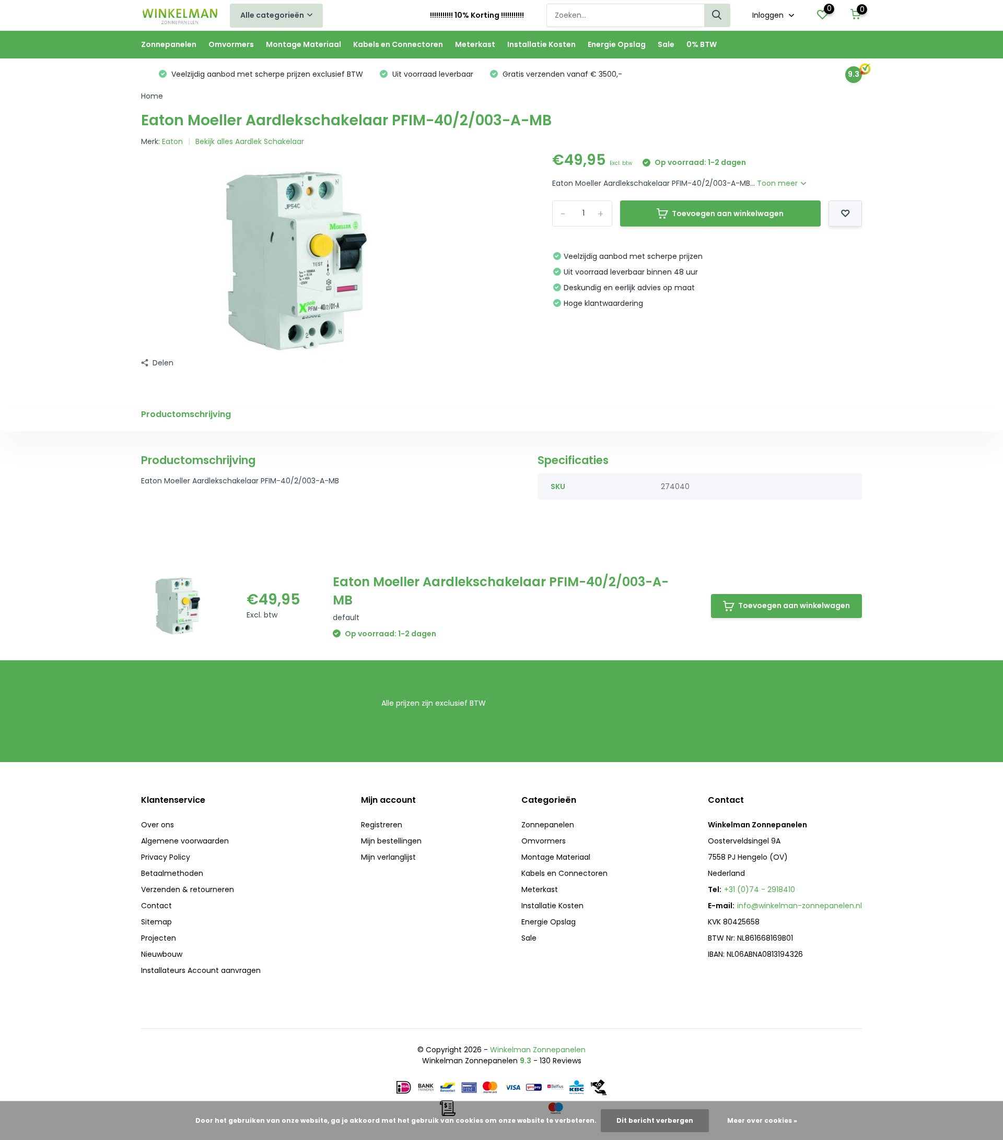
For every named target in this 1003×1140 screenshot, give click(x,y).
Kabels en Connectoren (398, 44)
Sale (666, 44)
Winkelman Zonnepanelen (538, 1049)
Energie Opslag (617, 44)
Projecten (158, 938)
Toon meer (778, 183)
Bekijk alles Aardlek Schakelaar (249, 141)
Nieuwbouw (161, 954)
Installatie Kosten (541, 44)
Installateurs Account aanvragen (201, 970)
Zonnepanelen (168, 44)
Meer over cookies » (762, 1120)
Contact (156, 905)
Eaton (172, 141)
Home (152, 96)
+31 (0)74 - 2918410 (759, 889)
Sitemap (156, 922)
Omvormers (231, 44)
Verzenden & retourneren (187, 889)
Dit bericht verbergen (654, 1120)
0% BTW (701, 44)
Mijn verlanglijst (388, 857)
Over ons (157, 825)
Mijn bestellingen (391, 841)
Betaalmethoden (172, 873)
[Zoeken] (717, 15)
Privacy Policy (165, 857)
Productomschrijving (186, 414)
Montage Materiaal (303, 44)
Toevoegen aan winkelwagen (728, 213)
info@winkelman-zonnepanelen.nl (799, 905)
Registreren (381, 825)
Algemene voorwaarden (185, 841)
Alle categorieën (272, 15)
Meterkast (475, 44)
